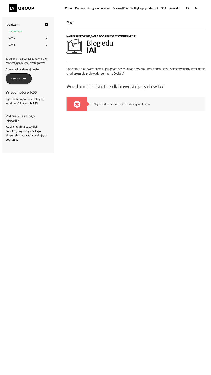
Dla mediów (120, 8)
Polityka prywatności (144, 8)
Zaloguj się (18, 78)
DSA (163, 8)
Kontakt (174, 8)
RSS (35, 103)
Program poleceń (99, 8)
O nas (68, 8)
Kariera (80, 8)
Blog (69, 22)
